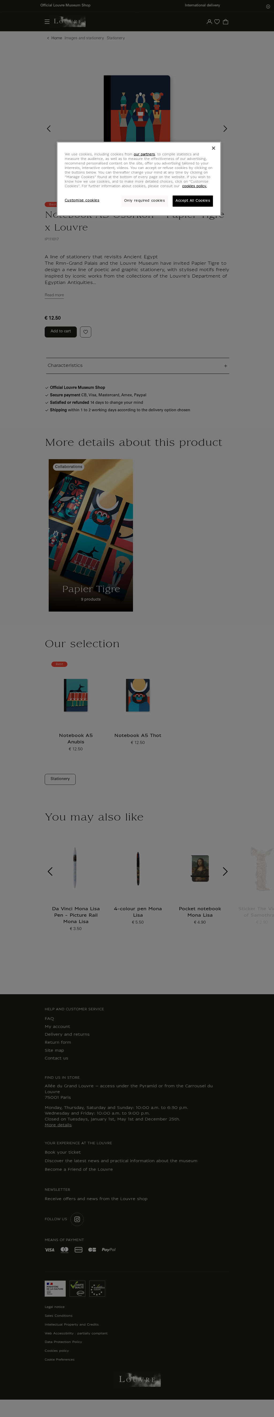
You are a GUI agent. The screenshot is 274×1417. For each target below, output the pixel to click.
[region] (139, 179)
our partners (144, 154)
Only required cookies (144, 200)
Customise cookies (82, 200)
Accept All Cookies (193, 200)
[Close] (213, 148)
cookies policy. (194, 186)
